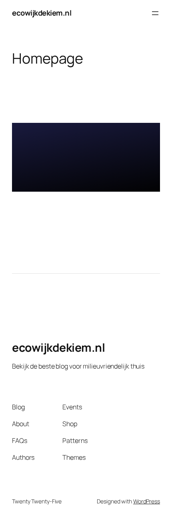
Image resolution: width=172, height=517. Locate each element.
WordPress (146, 501)
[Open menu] (155, 13)
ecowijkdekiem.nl (41, 13)
